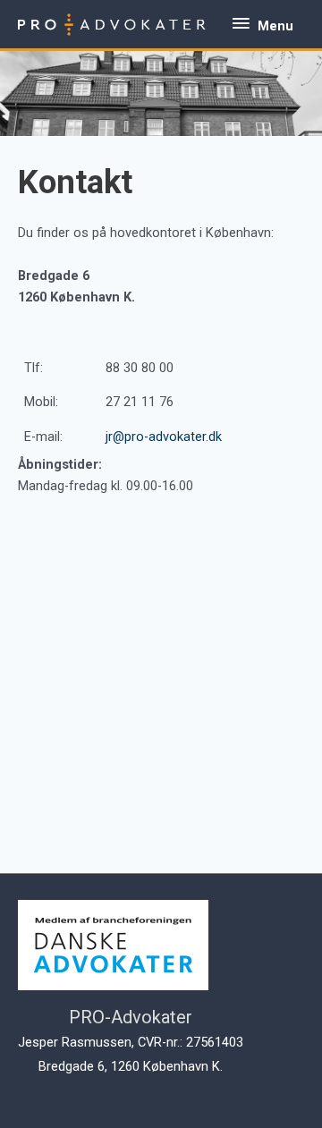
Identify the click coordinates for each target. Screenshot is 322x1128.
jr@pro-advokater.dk (164, 436)
